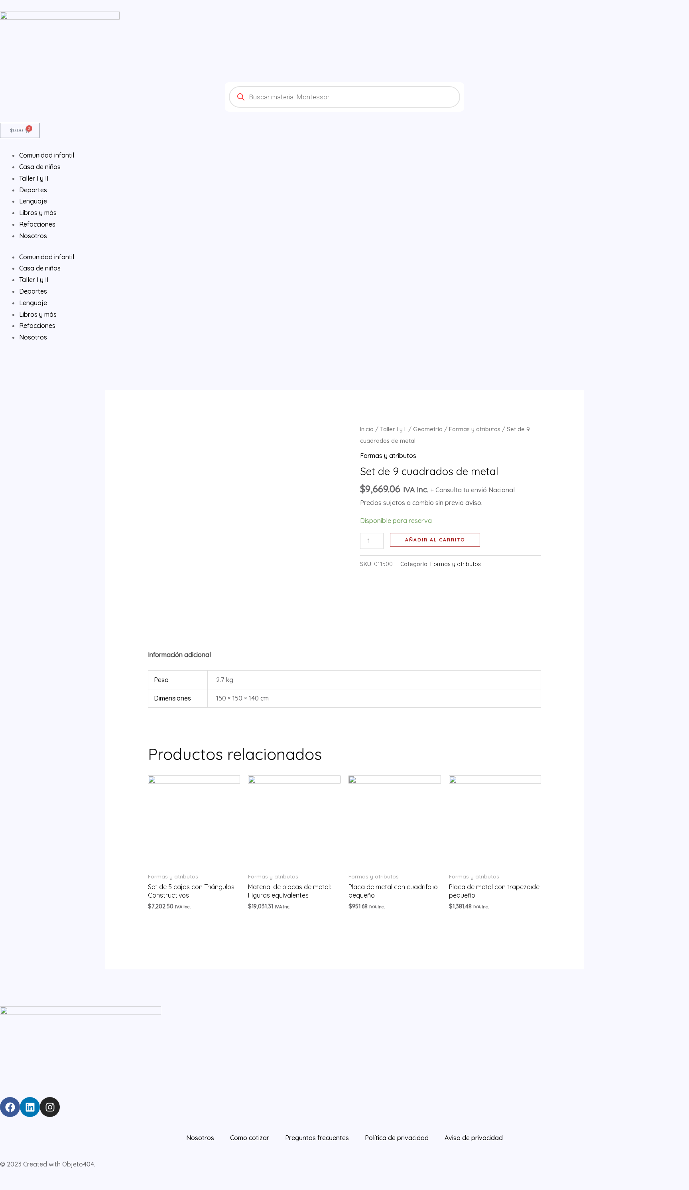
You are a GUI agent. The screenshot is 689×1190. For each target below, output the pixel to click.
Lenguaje (33, 303)
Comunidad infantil (46, 257)
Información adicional (179, 655)
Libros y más (38, 314)
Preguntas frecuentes (317, 1138)
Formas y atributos (474, 429)
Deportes (33, 291)
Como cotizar (249, 1138)
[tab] (179, 655)
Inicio (367, 429)
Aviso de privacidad (474, 1138)
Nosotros (33, 337)
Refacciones (37, 326)
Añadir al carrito (435, 540)
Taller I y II (33, 280)
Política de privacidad (397, 1138)
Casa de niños (40, 268)
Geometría (428, 429)
